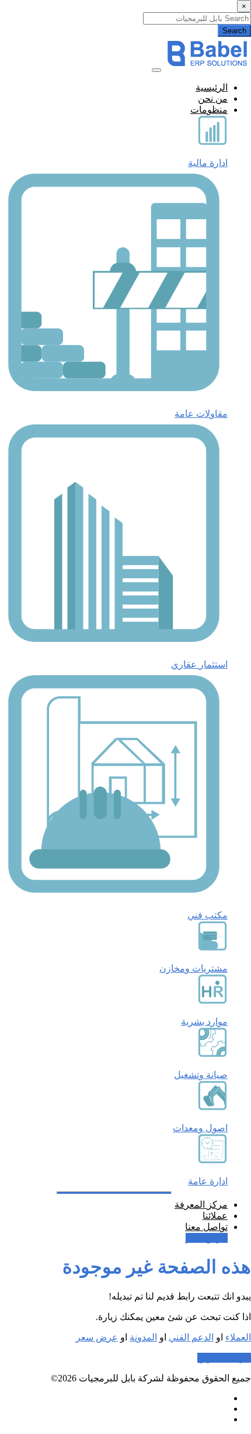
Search (234, 30)
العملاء (238, 1337)
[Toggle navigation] (156, 70)
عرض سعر (207, 1238)
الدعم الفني (191, 1337)
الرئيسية (212, 87)
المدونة (143, 1337)
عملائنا (215, 1216)
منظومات (209, 110)
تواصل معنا (206, 1227)
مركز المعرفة (201, 1205)
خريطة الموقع (224, 1358)
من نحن (213, 98)
